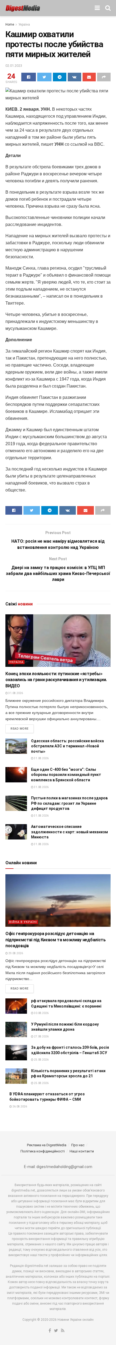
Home (9, 24)
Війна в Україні (23, 922)
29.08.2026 (15, 953)
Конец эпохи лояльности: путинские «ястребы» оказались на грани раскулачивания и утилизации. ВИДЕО (56, 679)
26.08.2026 (19, 1106)
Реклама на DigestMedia (46, 1145)
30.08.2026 (41, 1013)
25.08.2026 (41, 1059)
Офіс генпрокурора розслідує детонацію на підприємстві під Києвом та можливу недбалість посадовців (55, 939)
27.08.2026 (41, 1036)
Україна (24, 24)
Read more (20, 728)
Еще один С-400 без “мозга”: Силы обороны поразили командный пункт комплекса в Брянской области (66, 774)
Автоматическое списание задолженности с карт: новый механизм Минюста (69, 831)
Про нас (77, 1145)
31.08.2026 (15, 693)
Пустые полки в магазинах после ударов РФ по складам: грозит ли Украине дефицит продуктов (69, 803)
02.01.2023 (13, 66)
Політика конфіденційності (43, 1151)
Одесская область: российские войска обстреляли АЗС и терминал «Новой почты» (67, 746)
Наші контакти (82, 1151)
